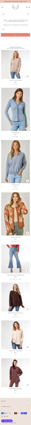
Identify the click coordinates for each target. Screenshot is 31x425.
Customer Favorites (16, 47)
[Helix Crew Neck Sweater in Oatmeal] (15, 334)
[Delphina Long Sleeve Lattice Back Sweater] (15, 296)
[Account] (27, 7)
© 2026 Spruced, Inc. (5, 422)
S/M (14, 84)
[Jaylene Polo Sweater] (15, 161)
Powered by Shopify (12, 422)
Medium (16, 136)
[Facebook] (2, 416)
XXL (16, 84)
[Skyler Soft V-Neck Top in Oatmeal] (15, 64)
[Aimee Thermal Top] (15, 109)
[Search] (28, 14)
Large (18, 241)
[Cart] (29, 7)
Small (14, 136)
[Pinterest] (7, 416)
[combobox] (15, 14)
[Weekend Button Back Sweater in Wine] (15, 372)
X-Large (19, 279)
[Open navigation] (6, 7)
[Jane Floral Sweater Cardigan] (15, 213)
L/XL (15, 317)
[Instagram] (4, 416)
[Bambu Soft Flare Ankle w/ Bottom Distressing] (15, 259)
